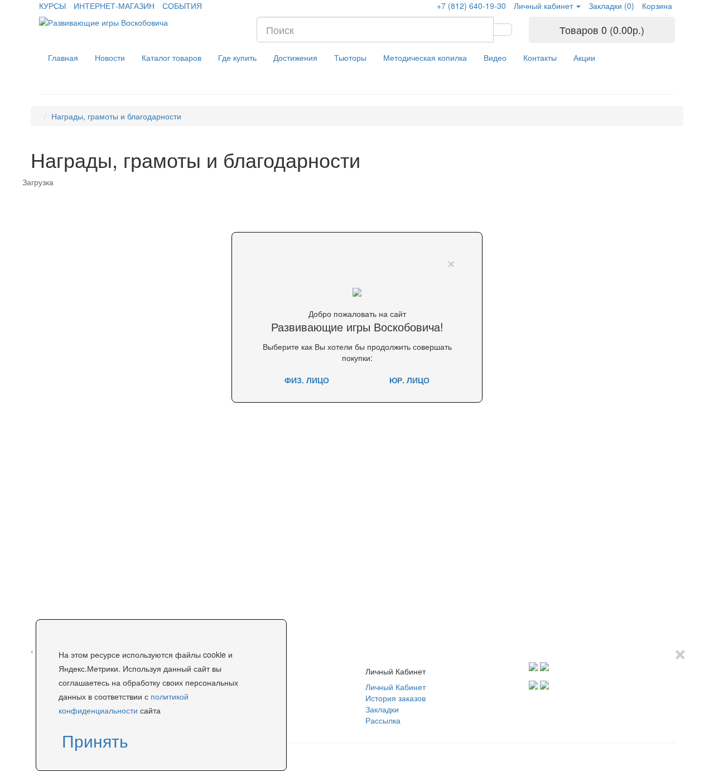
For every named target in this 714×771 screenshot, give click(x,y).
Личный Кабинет (395, 686)
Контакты (540, 57)
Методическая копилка (425, 57)
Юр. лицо (409, 380)
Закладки (382, 709)
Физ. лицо (306, 380)
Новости (110, 57)
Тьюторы (350, 57)
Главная (63, 57)
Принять (95, 741)
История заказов (395, 697)
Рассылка (383, 720)
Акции (584, 57)
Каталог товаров (171, 57)
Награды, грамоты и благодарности (116, 116)
